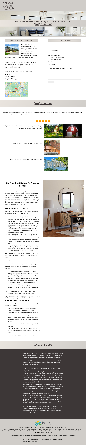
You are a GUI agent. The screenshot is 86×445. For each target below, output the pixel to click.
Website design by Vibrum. (30, 441)
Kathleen (21, 430)
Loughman (59, 430)
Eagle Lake (45, 429)
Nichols (75, 430)
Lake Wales (41, 430)
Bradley (28, 429)
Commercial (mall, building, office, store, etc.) (61, 68)
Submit (51, 82)
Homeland (4, 430)
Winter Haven (49, 432)
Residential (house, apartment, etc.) (58, 66)
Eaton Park (51, 429)
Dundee (39, 429)
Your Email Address (53, 50)
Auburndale (11, 429)
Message (51, 71)
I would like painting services (57, 57)
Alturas (5, 429)
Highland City (78, 429)
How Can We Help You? (54, 55)
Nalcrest (71, 430)
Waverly (43, 432)
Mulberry (65, 430)
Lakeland (47, 430)
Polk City (80, 430)
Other (51, 61)
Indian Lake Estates (13, 430)
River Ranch (37, 432)
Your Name (51, 45)
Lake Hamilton (34, 430)
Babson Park (18, 429)
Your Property (52, 64)
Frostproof (64, 429)
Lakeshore (53, 430)
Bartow (23, 429)
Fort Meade (58, 429)
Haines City (71, 429)
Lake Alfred (27, 430)
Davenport (34, 429)
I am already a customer (56, 59)
